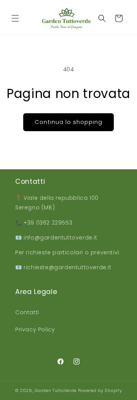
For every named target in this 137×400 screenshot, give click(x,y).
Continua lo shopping (68, 122)
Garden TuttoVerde (55, 390)
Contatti (27, 312)
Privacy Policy (35, 329)
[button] (15, 18)
